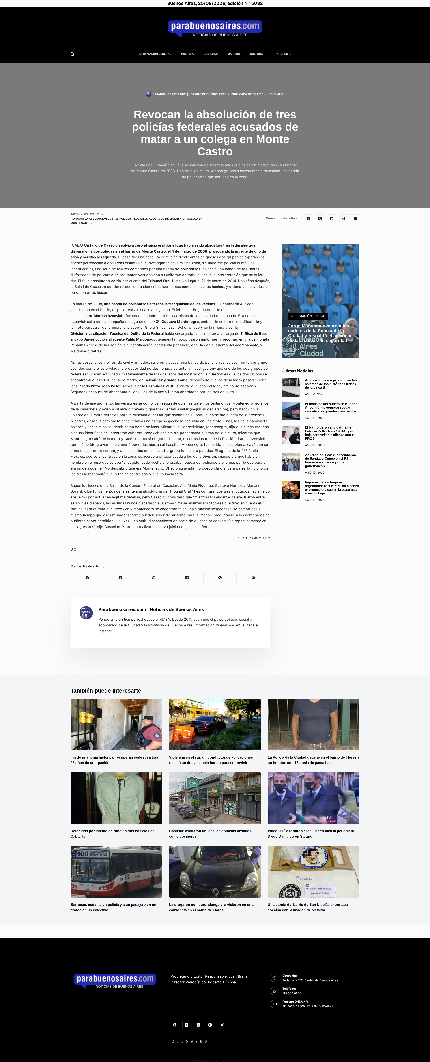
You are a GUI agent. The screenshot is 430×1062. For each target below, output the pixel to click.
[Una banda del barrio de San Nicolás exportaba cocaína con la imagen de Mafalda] (313, 872)
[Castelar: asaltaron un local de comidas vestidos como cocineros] (215, 798)
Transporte (282, 54)
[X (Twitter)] (320, 218)
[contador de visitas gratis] (189, 1041)
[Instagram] (198, 1025)
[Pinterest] (153, 578)
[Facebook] (308, 218)
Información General (155, 54)
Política (187, 54)
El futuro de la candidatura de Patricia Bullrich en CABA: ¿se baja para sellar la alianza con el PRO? (330, 433)
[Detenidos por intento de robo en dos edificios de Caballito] (116, 798)
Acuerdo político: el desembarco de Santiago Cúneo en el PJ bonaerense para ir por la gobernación (330, 460)
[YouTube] (210, 1025)
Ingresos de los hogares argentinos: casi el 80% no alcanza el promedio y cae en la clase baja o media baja (332, 487)
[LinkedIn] (332, 218)
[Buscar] (72, 54)
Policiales (276, 94)
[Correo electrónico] (253, 578)
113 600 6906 (291, 993)
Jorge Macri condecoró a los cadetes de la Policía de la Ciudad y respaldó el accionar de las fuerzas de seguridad (320, 333)
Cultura (256, 54)
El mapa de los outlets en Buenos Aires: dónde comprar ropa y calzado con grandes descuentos (331, 407)
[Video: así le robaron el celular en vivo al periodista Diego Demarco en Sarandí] (313, 798)
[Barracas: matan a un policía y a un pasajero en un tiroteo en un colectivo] (116, 872)
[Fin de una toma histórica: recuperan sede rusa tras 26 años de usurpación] (116, 725)
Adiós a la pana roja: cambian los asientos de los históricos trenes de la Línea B (331, 383)
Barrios (234, 54)
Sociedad (211, 54)
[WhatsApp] (355, 218)
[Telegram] (343, 218)
